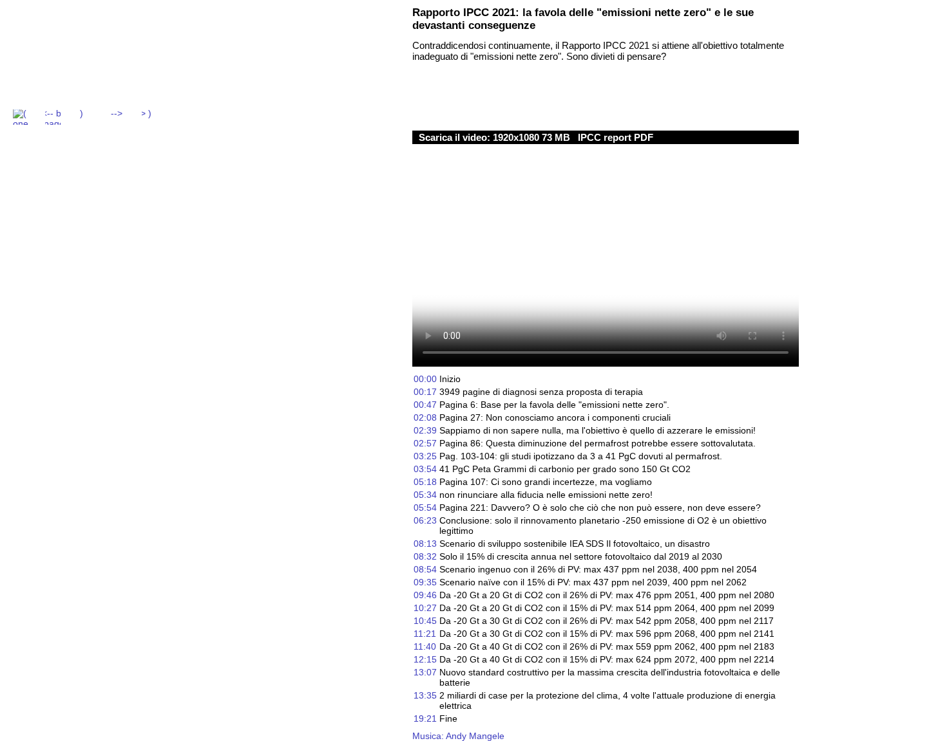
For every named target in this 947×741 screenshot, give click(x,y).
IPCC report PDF (615, 137)
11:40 (425, 646)
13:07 (425, 672)
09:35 (425, 582)
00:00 (425, 379)
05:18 (425, 482)
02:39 (425, 430)
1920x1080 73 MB (533, 137)
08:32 (425, 556)
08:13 (425, 543)
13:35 (425, 695)
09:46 (425, 595)
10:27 (425, 608)
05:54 (425, 507)
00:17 (425, 392)
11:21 (425, 633)
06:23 (425, 520)
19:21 (425, 718)
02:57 (425, 443)
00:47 (425, 404)
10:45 (425, 621)
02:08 (425, 417)
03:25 (425, 456)
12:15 (425, 659)
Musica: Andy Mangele (458, 736)
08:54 (425, 569)
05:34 (425, 494)
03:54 (425, 469)
